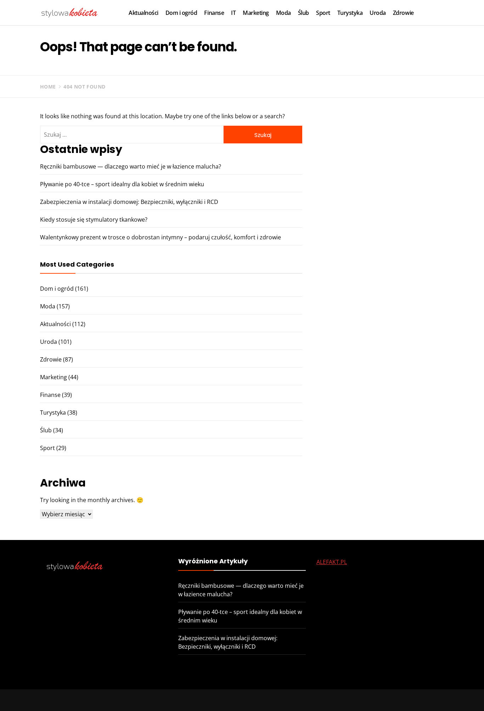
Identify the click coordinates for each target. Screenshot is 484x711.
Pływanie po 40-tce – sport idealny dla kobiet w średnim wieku (122, 184)
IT (233, 13)
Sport (323, 13)
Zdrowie (403, 13)
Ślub (303, 13)
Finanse (214, 13)
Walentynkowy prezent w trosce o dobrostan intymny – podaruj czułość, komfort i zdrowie (160, 237)
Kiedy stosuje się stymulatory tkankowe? (93, 219)
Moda (283, 13)
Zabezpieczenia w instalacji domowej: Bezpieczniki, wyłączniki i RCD (129, 202)
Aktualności (143, 13)
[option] (90, 696)
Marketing (256, 13)
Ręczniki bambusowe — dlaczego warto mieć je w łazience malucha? (130, 166)
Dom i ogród (181, 13)
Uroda (378, 13)
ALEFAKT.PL (331, 562)
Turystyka (350, 13)
